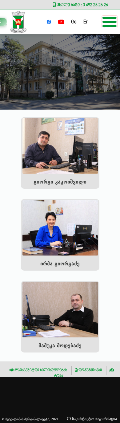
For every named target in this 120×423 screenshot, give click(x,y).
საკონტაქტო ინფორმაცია (94, 418)
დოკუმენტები (90, 370)
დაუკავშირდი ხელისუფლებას (40, 370)
